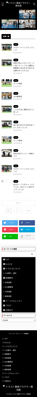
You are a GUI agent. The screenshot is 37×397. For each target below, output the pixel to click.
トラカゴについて (13, 268)
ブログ (8, 305)
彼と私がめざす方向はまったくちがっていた (23, 126)
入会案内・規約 (10, 273)
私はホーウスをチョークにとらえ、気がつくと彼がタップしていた (23, 187)
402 (28, 211)
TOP (7, 259)
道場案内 (9, 278)
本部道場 (8, 282)
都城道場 (8, 296)
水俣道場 (8, 291)
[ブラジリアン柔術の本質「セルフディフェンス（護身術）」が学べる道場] (18, 4)
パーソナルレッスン (14, 301)
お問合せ (9, 310)
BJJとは (9, 264)
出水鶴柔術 (17, 96)
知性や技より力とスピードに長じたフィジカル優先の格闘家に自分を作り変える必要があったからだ (23, 67)
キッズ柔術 (17, 83)
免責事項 (26, 334)
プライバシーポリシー (15, 334)
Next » (18, 203)
